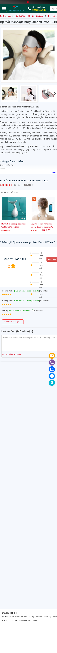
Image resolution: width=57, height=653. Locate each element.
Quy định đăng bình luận (11, 354)
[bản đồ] (52, 383)
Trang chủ (7, 16)
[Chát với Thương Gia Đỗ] (52, 376)
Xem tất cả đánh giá (12, 321)
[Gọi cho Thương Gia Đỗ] (52, 362)
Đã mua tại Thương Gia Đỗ (27, 291)
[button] (55, 93)
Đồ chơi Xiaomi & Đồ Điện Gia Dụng (29, 16)
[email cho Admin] (52, 356)
